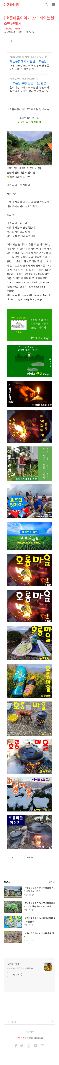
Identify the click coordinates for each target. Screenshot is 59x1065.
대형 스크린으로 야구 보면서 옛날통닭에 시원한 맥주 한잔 (29, 67)
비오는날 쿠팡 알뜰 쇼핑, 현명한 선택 (29, 83)
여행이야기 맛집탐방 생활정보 (20, 968)
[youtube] (35, 1046)
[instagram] (28, 1046)
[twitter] (21, 1046)
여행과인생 (11, 4)
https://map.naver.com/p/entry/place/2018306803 (26, 56)
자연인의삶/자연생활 (12, 28)
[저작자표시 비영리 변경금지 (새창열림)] (40, 857)
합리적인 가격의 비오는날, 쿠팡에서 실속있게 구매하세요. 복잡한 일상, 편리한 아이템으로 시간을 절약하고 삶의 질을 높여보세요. (29, 89)
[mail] (42, 1046)
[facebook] (16, 1046)
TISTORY (30, 1032)
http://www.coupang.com (22, 78)
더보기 (52, 882)
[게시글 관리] (20, 857)
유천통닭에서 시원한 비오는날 (28, 61)
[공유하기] (16, 857)
